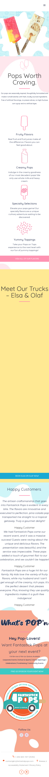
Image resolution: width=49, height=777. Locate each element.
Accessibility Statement (18, 765)
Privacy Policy (35, 765)
